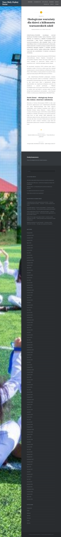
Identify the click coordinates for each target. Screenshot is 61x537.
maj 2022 (29, 332)
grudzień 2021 (30, 344)
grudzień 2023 (30, 285)
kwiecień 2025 (30, 247)
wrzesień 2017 (30, 461)
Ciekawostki (37, 1)
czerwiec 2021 (30, 359)
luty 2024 (29, 280)
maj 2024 (29, 272)
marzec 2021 (29, 364)
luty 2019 (29, 419)
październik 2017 (30, 459)
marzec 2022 (29, 337)
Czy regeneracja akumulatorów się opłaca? (35, 190)
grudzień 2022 (30, 315)
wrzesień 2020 (30, 372)
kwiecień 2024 (30, 275)
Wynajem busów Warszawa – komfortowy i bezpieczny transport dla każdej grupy (40, 183)
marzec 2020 (29, 387)
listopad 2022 (29, 317)
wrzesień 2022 (30, 322)
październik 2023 (30, 290)
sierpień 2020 (29, 374)
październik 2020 (30, 369)
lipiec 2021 (29, 357)
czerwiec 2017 (30, 469)
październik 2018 (30, 429)
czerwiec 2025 (30, 245)
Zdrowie (30, 1)
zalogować (33, 160)
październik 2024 (30, 260)
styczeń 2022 (29, 342)
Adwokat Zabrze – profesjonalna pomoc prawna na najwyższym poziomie (39, 187)
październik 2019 (30, 399)
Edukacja (46, 4)
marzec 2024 (29, 277)
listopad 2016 (29, 486)
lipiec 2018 (29, 436)
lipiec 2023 (29, 297)
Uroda (57, 1)
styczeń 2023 (29, 312)
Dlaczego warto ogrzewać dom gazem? (44, 223)
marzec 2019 (29, 417)
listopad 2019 (29, 397)
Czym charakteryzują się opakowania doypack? (46, 209)
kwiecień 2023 (30, 305)
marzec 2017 (29, 476)
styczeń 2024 (29, 282)
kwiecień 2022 (30, 334)
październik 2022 (30, 319)
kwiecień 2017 (30, 474)
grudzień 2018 (30, 424)
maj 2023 (29, 302)
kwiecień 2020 (30, 384)
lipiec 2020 (29, 377)
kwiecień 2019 (30, 414)
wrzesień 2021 (30, 352)
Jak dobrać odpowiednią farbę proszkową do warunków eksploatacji (40, 180)
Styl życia (45, 1)
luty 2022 (29, 339)
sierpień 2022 (29, 324)
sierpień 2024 (29, 265)
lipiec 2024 (29, 267)
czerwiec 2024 (30, 270)
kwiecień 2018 (30, 444)
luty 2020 (29, 389)
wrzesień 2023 (30, 292)
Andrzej (37, 29)
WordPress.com (50, 534)
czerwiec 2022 (30, 329)
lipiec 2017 (29, 466)
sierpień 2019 (29, 404)
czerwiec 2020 (30, 379)
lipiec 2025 (29, 242)
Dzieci (52, 4)
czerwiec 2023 (30, 300)
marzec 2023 (29, 307)
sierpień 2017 (29, 464)
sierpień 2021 (29, 354)
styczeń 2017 (29, 481)
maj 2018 (29, 441)
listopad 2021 (29, 347)
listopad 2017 (29, 456)
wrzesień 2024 (30, 262)
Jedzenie (51, 1)
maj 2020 (29, 382)
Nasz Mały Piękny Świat (10, 3)
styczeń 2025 (29, 255)
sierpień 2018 (29, 434)
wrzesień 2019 (30, 402)
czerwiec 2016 (30, 499)
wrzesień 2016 (30, 491)
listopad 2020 (29, 367)
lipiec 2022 (29, 327)
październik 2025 (30, 235)
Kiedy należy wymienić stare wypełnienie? (35, 193)
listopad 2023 (29, 287)
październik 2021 (30, 349)
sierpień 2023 (29, 295)
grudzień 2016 (30, 484)
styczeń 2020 (29, 392)
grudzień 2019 (30, 394)
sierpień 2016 (29, 494)
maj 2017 (29, 471)
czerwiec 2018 (30, 439)
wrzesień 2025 (30, 237)
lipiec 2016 (29, 496)
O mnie (57, 4)
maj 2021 (29, 362)
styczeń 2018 (29, 451)
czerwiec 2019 (30, 409)
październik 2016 (30, 489)
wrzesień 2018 (30, 431)
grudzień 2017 (30, 454)
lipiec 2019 (29, 407)
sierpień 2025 (29, 240)
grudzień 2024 (30, 257)
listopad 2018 (29, 426)
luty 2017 (29, 479)
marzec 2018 (29, 446)
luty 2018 (29, 449)
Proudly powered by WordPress (35, 534)
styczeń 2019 (29, 422)
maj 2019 (29, 412)
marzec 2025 (29, 250)
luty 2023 (29, 310)
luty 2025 (29, 252)
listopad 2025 (29, 232)
